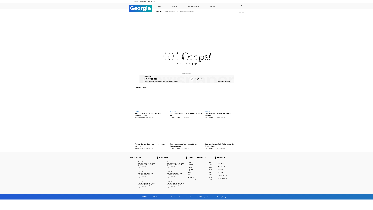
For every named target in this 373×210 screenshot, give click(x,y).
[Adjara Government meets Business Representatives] (151, 99)
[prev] (240, 11)
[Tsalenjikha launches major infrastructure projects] (151, 130)
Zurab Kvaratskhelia (140, 117)
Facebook (144, 196)
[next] (243, 11)
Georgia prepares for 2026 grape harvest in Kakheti (146, 164)
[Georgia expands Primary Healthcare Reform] (221, 99)
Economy (207, 111)
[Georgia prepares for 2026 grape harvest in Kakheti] (186, 99)
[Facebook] (241, 1)
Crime (206, 142)
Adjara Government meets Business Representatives (179, 11)
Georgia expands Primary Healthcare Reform (146, 174)
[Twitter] (243, 1)
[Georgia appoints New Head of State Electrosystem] (186, 130)
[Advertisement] (186, 28)
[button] (241, 6)
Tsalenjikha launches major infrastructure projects (146, 184)
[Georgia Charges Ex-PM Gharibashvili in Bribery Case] (221, 130)
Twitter (154, 196)
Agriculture (173, 111)
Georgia (137, 111)
